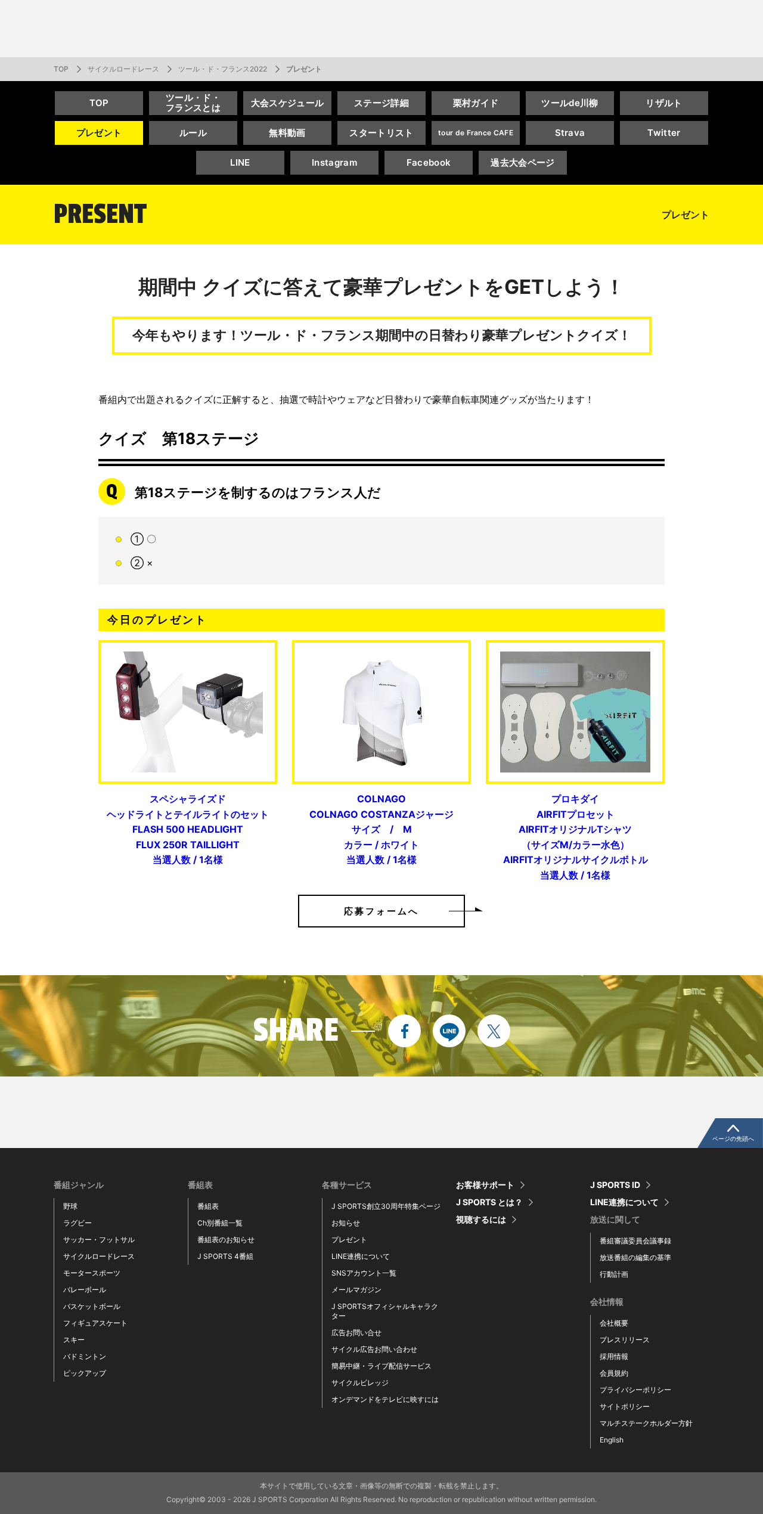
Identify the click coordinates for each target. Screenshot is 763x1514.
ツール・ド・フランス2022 (222, 68)
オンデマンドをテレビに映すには (385, 1399)
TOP (61, 68)
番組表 (208, 1206)
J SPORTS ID (615, 1185)
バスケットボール (91, 1306)
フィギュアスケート (95, 1322)
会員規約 (614, 1373)
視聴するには (481, 1219)
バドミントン (84, 1356)
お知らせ (345, 1222)
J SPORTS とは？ (489, 1202)
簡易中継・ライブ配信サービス (381, 1365)
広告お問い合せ (356, 1332)
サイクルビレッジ (360, 1382)
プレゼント (349, 1239)
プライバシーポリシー (635, 1389)
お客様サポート (485, 1185)
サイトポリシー (625, 1406)
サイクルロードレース (123, 68)
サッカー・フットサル (99, 1239)
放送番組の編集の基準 (635, 1257)
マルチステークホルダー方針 (646, 1423)
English (612, 1439)
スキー (74, 1339)
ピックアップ (84, 1373)
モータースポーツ (91, 1272)
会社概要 (614, 1322)
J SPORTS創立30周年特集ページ (386, 1206)
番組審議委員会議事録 (635, 1240)
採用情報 (614, 1356)
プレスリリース (625, 1339)
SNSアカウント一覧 (363, 1272)
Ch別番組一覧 (220, 1222)
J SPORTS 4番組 (225, 1256)
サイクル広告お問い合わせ (374, 1349)
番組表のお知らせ (226, 1239)
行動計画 (614, 1274)
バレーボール (84, 1289)
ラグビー (77, 1222)
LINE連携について (360, 1256)
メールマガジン (356, 1289)
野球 (70, 1206)
